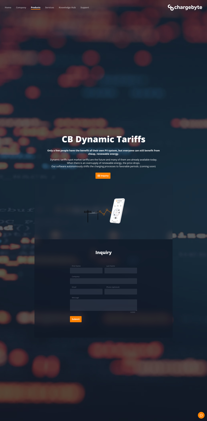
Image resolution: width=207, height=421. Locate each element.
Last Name (110, 266)
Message (75, 297)
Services (49, 7)
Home (8, 7)
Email (74, 287)
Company (21, 7)
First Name (76, 266)
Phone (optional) (112, 287)
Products (35, 7)
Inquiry (105, 175)
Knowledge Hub (67, 7)
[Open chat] (201, 415)
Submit (76, 319)
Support (84, 7)
